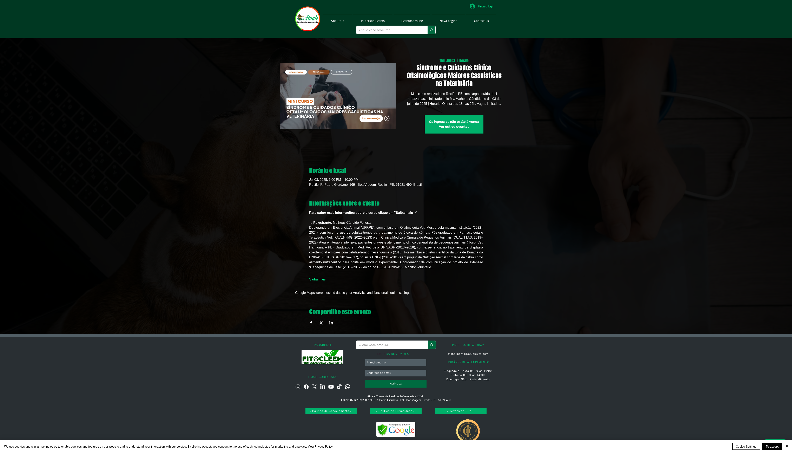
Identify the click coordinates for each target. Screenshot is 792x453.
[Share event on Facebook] (311, 322)
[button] (337, 19)
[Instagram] (298, 387)
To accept (772, 446)
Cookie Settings (746, 446)
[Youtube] (331, 387)
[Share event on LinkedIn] (331, 322)
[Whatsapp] (347, 387)
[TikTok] (339, 387)
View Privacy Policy (320, 446)
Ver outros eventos (454, 127)
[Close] (787, 446)
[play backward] (307, 357)
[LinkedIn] (323, 387)
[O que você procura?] (431, 30)
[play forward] (339, 357)
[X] (314, 387)
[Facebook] (306, 387)
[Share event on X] (321, 322)
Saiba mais (317, 279)
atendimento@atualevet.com (468, 353)
